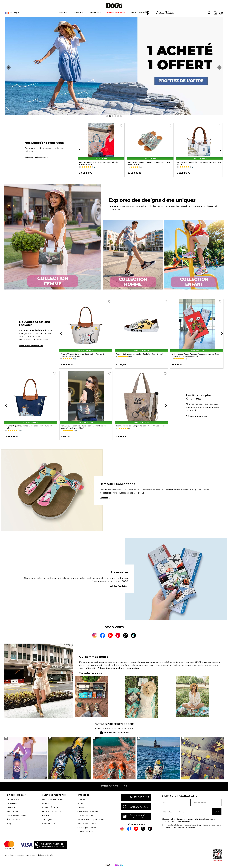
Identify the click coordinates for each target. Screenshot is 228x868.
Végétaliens (12, 803)
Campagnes (47, 820)
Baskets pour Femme (86, 824)
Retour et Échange (50, 807)
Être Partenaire (13, 820)
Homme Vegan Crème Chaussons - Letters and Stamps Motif (197, 163)
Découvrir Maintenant (197, 416)
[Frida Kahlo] (165, 13)
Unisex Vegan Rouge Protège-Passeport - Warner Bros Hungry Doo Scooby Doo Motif (140, 355)
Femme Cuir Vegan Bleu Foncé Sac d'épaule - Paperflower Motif (30, 427)
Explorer (104, 498)
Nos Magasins (13, 811)
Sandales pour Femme (86, 828)
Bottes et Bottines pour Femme (90, 820)
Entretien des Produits (51, 811)
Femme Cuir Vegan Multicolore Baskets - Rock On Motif (84, 354)
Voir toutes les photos (90, 673)
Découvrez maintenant (31, 346)
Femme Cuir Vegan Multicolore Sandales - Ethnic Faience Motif (100, 163)
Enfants (94, 13)
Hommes (78, 13)
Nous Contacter (48, 824)
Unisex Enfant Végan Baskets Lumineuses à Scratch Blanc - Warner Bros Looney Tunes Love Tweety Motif (197, 355)
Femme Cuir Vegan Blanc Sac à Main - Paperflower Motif (150, 163)
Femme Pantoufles (85, 832)
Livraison (45, 803)
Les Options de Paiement (53, 799)
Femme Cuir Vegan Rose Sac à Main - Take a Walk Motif (140, 426)
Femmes (63, 13)
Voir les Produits (118, 586)
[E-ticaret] (114, 865)
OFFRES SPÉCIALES (115, 13)
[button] (107, 116)
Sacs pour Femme (85, 815)
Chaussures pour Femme (87, 811)
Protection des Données (17, 815)
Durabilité (11, 807)
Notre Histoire (13, 799)
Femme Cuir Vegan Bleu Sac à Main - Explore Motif (82, 426)
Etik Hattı (46, 815)
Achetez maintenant (35, 157)
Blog (9, 824)
